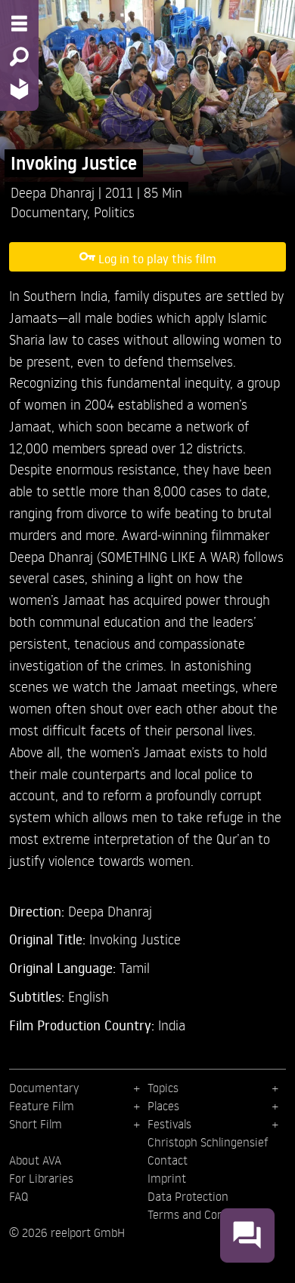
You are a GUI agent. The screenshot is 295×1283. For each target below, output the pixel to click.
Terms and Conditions (203, 1214)
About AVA (35, 1160)
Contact (168, 1160)
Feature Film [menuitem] (41, 1105)
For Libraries (41, 1178)
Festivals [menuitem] (169, 1123)
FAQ (18, 1196)
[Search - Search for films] (19, 56)
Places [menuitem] (163, 1105)
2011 (121, 192)
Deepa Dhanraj (54, 192)
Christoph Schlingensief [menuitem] (208, 1141)
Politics (114, 211)
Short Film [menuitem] (35, 1123)
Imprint (167, 1178)
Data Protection (188, 1196)
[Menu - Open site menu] (19, 23)
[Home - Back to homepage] (19, 88)
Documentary (49, 211)
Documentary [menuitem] (44, 1087)
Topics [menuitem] (163, 1087)
